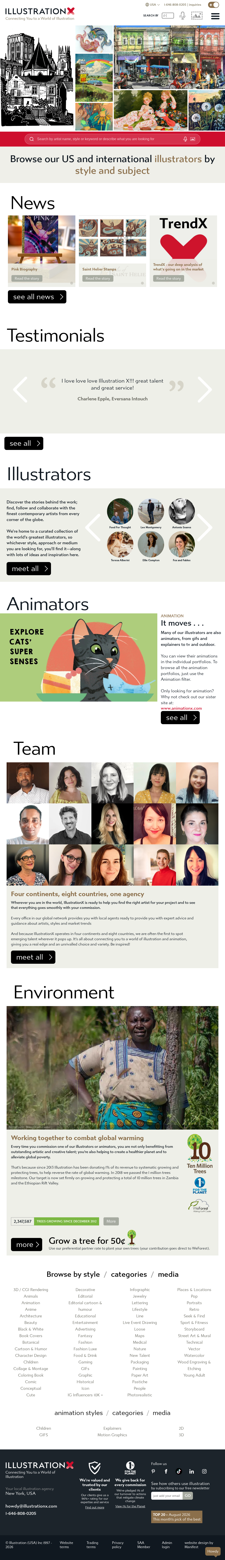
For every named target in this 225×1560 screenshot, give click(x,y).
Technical (194, 1342)
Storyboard (194, 1329)
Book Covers (30, 1336)
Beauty (30, 1322)
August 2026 (171, 1514)
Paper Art (139, 1375)
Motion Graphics (112, 1435)
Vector (194, 1349)
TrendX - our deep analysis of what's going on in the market (178, 267)
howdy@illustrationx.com (31, 1506)
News (32, 203)
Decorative (85, 1290)
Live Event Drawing (140, 1322)
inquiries (195, 5)
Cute (30, 1395)
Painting (140, 1369)
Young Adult (194, 1375)
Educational (85, 1316)
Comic (30, 1382)
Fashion (85, 1342)
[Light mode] (213, 5)
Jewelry (140, 1296)
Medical (140, 1342)
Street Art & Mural (194, 1336)
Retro (194, 1309)
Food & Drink (85, 1355)
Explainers (112, 1428)
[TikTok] (179, 1473)
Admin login (167, 1545)
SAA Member (143, 1545)
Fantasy (85, 1336)
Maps (140, 1336)
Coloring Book (31, 1375)
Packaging (140, 1362)
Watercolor (194, 1355)
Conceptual (30, 1388)
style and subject (112, 170)
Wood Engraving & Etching (194, 1365)
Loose (139, 1329)
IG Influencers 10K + (85, 1395)
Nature (140, 1349)
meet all (25, 568)
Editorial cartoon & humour (85, 1306)
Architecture (31, 1316)
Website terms (66, 1545)
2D (181, 1428)
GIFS (43, 1435)
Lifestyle (139, 1309)
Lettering (140, 1303)
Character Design (30, 1355)
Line (139, 1316)
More (111, 1221)
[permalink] (71, 283)
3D (181, 1435)
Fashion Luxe (85, 1349)
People (140, 1388)
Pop (194, 1296)
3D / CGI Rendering (30, 1290)
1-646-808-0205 (175, 5)
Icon (85, 1388)
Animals (31, 1296)
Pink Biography (24, 269)
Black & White (31, 1329)
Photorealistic (139, 1395)
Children (31, 1362)
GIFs (85, 1369)
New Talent (140, 1355)
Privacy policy (117, 1545)
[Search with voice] (185, 139)
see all (20, 443)
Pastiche (139, 1382)
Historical (85, 1382)
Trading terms (92, 1545)
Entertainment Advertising (85, 1326)
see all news (33, 296)
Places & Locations (194, 1290)
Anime (30, 1309)
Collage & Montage (30, 1369)
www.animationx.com (181, 708)
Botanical (30, 1342)
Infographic (140, 1290)
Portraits (194, 1303)
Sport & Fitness (194, 1322)
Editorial (85, 1296)
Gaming (85, 1362)
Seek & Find (194, 1316)
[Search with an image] (193, 139)
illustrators (178, 159)
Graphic (85, 1375)
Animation (31, 1303)
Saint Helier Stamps (99, 269)
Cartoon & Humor (31, 1349)
